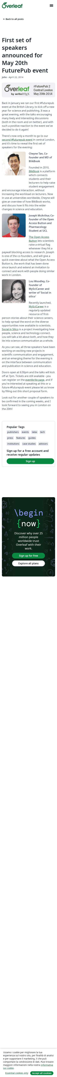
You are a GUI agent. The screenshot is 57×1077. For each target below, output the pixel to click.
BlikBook (34, 171)
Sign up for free (28, 555)
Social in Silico (10, 329)
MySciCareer (36, 306)
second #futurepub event (17, 139)
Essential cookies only (16, 1072)
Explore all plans (28, 563)
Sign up (30, 461)
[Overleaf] (12, 5)
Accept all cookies (41, 1073)
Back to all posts (13, 19)
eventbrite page (34, 380)
